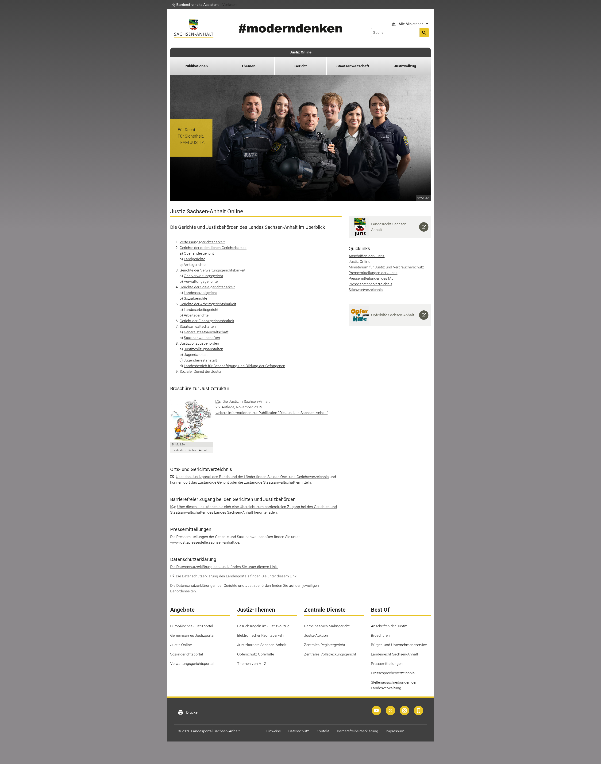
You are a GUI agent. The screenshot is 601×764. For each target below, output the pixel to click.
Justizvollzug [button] (405, 66)
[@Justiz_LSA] (390, 710)
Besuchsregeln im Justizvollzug (263, 626)
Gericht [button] (300, 66)
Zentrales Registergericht (324, 645)
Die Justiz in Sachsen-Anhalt (246, 401)
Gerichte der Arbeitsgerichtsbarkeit (208, 304)
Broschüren (380, 635)
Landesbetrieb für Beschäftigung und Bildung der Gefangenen (234, 366)
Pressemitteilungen (387, 663)
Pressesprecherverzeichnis (370, 284)
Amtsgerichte (194, 264)
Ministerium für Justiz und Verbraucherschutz (386, 267)
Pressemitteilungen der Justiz (373, 273)
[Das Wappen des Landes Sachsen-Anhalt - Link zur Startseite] (193, 28)
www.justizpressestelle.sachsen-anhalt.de (204, 542)
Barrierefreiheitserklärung (357, 731)
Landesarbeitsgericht (201, 309)
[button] (195, 5)
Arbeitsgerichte (196, 315)
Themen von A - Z (251, 663)
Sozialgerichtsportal (186, 654)
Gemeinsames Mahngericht (327, 626)
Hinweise (273, 731)
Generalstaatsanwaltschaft (206, 332)
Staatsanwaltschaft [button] (352, 66)
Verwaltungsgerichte (201, 281)
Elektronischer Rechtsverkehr (261, 635)
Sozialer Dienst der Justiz (200, 371)
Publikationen (196, 66)
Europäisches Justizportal (191, 626)
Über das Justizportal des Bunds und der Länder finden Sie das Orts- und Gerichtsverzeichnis (252, 476)
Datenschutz (298, 731)
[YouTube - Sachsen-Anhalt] (376, 710)
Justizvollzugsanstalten (203, 349)
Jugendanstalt (196, 354)
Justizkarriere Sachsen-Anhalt (261, 645)
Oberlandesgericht (199, 253)
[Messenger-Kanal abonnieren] (418, 710)
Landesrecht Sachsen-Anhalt (394, 654)
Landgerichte (194, 259)
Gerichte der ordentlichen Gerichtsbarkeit (213, 247)
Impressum (395, 731)
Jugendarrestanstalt (200, 360)
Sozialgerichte (195, 298)
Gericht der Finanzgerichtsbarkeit (207, 321)
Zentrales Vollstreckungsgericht (330, 654)
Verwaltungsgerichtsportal (192, 663)
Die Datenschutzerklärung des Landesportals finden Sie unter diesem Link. (236, 576)
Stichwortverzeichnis (366, 289)
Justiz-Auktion (316, 635)
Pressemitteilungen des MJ (371, 278)
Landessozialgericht (200, 292)
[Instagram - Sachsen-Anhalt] (404, 710)
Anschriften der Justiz (367, 256)
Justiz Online (301, 52)
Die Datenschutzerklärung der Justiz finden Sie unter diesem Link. (224, 567)
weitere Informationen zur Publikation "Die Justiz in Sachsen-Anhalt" (272, 412)
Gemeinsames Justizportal (192, 635)
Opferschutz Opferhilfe (255, 654)
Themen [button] (248, 66)
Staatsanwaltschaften (198, 326)
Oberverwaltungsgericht (203, 276)
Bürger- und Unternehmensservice (399, 645)
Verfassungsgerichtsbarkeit (202, 242)
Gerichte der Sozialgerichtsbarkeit (207, 287)
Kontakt (322, 731)
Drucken (189, 712)
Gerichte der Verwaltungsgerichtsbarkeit (212, 270)
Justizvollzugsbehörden (199, 343)
